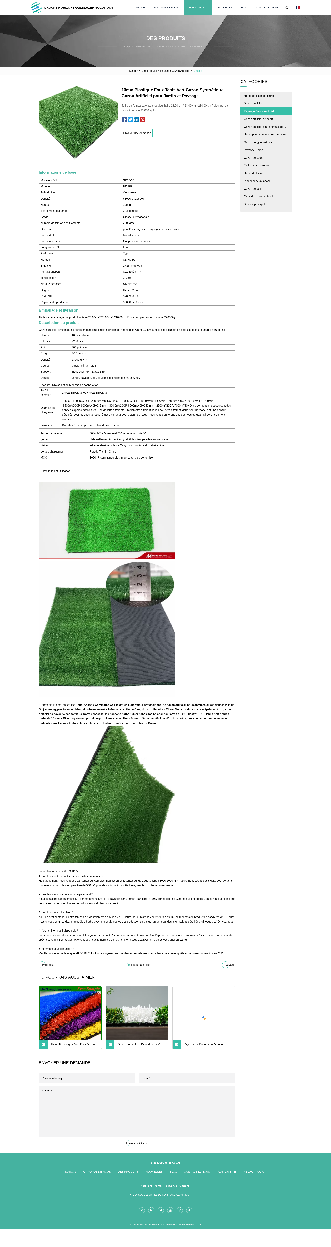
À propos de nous (166, 7)
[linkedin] (151, 1210)
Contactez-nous (267, 7)
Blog (244, 7)
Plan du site (226, 1171)
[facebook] (142, 1210)
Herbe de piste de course (259, 95)
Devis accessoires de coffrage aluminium (161, 1194)
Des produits (196, 7)
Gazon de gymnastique (258, 142)
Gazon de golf (252, 188)
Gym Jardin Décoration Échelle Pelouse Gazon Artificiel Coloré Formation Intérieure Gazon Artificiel (206, 1046)
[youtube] (170, 1210)
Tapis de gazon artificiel (258, 196)
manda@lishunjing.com (190, 1224)
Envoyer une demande (137, 132)
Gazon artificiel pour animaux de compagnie (263, 128)
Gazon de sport (253, 157)
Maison (141, 7)
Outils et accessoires (256, 165)
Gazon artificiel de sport (258, 119)
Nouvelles (225, 7)
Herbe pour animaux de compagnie (265, 134)
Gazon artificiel (253, 103)
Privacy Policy (254, 1171)
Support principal (254, 204)
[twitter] (161, 1210)
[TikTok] (189, 1210)
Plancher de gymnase (257, 181)
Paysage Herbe (253, 150)
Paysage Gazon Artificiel (175, 70)
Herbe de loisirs (253, 173)
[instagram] (180, 1210)
